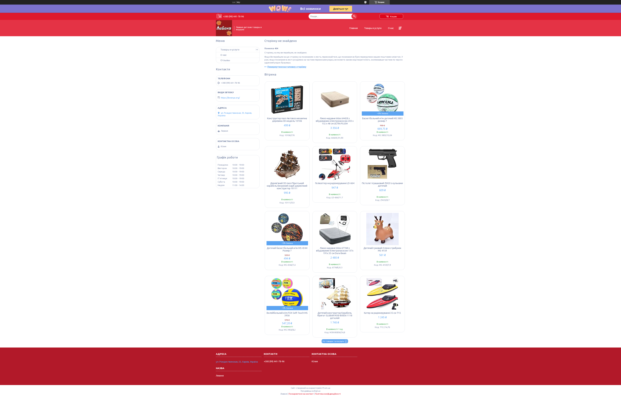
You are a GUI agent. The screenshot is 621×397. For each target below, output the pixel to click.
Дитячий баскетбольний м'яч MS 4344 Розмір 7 (287, 249)
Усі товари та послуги (333, 341)
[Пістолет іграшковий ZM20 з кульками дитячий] (382, 164)
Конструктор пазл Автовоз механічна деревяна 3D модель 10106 (287, 119)
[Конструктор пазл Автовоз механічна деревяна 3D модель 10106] (287, 99)
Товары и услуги (372, 28)
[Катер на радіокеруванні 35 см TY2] (382, 294)
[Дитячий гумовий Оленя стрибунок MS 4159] (382, 229)
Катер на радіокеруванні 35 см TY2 (382, 313)
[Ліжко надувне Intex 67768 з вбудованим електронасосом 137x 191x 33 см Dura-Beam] (334, 229)
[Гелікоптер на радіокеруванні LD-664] (334, 164)
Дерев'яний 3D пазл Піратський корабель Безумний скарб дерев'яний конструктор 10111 (287, 186)
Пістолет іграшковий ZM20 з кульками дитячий (382, 184)
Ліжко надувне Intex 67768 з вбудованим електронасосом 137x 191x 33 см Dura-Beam (334, 251)
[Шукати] (354, 16)
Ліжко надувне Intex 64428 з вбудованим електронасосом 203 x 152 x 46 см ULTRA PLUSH (335, 121)
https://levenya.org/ (230, 98)
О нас (391, 28)
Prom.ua (326, 388)
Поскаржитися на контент (301, 394)
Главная (353, 28)
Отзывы (225, 60)
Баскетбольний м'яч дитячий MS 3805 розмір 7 (382, 119)
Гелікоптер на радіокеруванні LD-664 (334, 183)
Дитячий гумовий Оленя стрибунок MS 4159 (382, 249)
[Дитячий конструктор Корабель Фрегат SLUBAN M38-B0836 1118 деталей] (334, 294)
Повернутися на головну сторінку (286, 66)
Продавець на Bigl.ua (310, 391)
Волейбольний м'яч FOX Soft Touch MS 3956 (287, 314)
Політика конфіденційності (328, 394)
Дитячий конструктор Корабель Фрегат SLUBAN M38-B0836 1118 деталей (334, 315)
